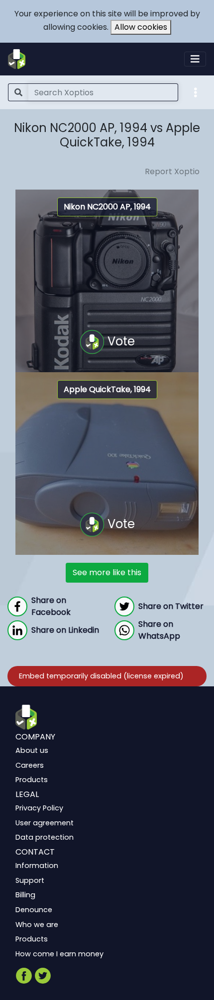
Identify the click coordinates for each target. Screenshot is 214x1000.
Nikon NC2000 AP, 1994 (107, 206)
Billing (25, 895)
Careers (29, 765)
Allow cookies (140, 27)
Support (29, 880)
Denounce (33, 910)
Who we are (36, 924)
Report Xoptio (172, 171)
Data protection (44, 837)
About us (31, 750)
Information (36, 865)
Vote (120, 341)
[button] (196, 91)
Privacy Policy (39, 808)
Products (31, 780)
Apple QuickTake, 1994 (107, 389)
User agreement (44, 822)
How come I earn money (59, 953)
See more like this (107, 572)
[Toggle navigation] (195, 59)
